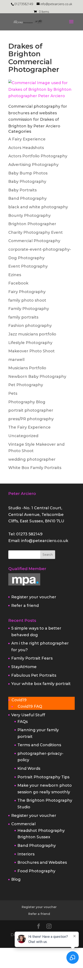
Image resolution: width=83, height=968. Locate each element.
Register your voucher (33, 597)
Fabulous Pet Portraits (33, 675)
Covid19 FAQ (30, 706)
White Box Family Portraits (34, 467)
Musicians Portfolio (27, 368)
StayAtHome (24, 666)
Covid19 (19, 700)
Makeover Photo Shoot (31, 351)
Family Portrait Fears (32, 658)
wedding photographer (32, 459)
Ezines (14, 275)
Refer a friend (25, 605)
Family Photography (28, 308)
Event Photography (28, 266)
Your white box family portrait (41, 683)
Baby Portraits (22, 190)
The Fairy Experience (29, 427)
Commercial (23, 824)
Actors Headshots (26, 147)
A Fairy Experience (27, 139)
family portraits (23, 317)
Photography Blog (26, 402)
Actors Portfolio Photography (37, 156)
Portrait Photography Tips (43, 777)
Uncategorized (23, 435)
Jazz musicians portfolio (32, 334)
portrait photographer (30, 410)
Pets (12, 393)
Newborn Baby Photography (37, 376)
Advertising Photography (33, 164)
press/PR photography (31, 419)
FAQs (22, 721)
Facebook (18, 283)
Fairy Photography (27, 291)
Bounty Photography (29, 215)
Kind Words (28, 768)
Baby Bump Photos (27, 173)
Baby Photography (27, 181)
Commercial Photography (34, 240)
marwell (16, 359)
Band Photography (27, 198)
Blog (16, 879)
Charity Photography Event (35, 232)
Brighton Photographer (32, 224)
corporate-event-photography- (39, 249)
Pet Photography (25, 385)
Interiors (25, 854)
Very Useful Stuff (28, 715)
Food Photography (36, 871)
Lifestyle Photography (30, 342)
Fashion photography (30, 325)
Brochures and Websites (42, 862)
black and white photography (38, 207)
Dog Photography (26, 258)
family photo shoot (27, 300)
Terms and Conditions (39, 745)
